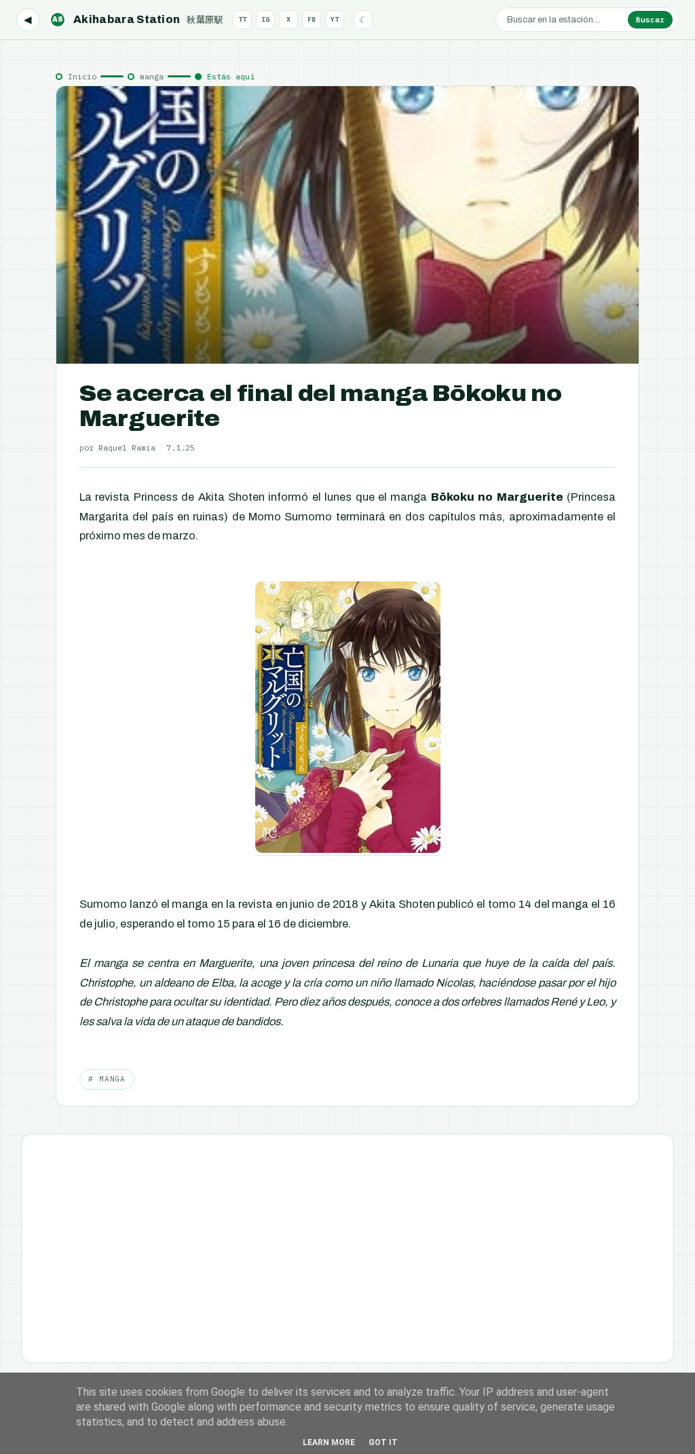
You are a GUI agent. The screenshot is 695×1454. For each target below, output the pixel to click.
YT (335, 19)
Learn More (329, 1442)
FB (311, 19)
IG (265, 19)
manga (152, 76)
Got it (383, 1442)
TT (242, 19)
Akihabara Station (137, 19)
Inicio (82, 76)
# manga (107, 1079)
